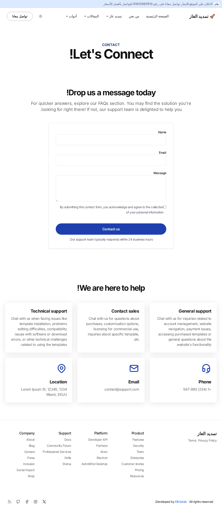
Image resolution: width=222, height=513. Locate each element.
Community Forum (59, 445)
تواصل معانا (19, 16)
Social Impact (25, 470)
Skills (67, 458)
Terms (192, 440)
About (30, 439)
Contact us (111, 229)
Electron (102, 458)
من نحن (134, 16)
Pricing (139, 470)
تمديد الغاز (207, 433)
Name (162, 132)
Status (66, 464)
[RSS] (9, 501)
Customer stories (132, 464)
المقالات (93, 16)
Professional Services (57, 452)
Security (138, 445)
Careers (29, 452)
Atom (104, 452)
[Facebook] (27, 501)
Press (31, 458)
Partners (102, 445)
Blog (32, 445)
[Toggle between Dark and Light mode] (40, 16)
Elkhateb (181, 501)
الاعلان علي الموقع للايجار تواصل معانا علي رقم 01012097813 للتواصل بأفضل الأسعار (158, 4)
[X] (44, 501)
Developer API (98, 439)
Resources (137, 476)
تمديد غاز (115, 16)
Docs (67, 439)
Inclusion (29, 464)
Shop (31, 476)
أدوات (73, 16)
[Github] (18, 501)
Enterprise (137, 458)
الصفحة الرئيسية (157, 16)
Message (159, 173)
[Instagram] (35, 501)
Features (138, 439)
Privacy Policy (207, 440)
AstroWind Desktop (95, 464)
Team (140, 452)
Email (162, 152)
